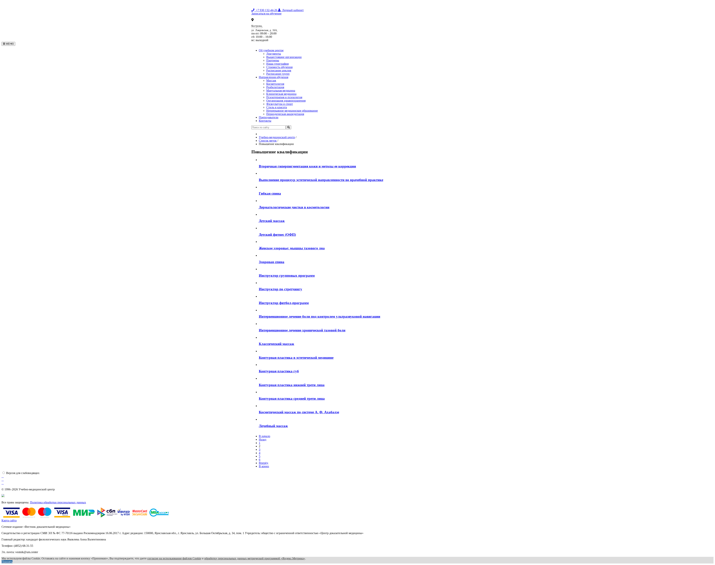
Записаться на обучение (266, 13)
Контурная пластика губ (279, 371)
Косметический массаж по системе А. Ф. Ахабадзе (299, 412)
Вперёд (263, 463)
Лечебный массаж (273, 426)
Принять (6, 561)
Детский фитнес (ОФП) (277, 235)
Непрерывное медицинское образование (292, 110)
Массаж (271, 80)
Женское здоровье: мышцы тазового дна (292, 248)
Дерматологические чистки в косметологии (294, 207)
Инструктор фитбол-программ (284, 303)
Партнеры (272, 60)
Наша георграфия (277, 63)
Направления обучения (273, 77)
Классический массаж (276, 344)
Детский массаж (272, 221)
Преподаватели (268, 117)
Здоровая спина (271, 262)
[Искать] (288, 127)
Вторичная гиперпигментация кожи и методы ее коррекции (307, 166)
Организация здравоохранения (286, 100)
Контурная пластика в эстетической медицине (296, 358)
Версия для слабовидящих (22, 473)
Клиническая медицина (281, 93)
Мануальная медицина (280, 90)
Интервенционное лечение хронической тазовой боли (302, 330)
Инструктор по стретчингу (280, 289)
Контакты (265, 120)
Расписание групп (278, 73)
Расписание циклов (278, 70)
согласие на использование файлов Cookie (174, 558)
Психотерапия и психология (284, 97)
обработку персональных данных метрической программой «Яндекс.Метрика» (254, 558)
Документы (273, 53)
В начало (264, 436)
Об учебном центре (271, 50)
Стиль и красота (276, 107)
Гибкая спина (270, 193)
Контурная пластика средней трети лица (292, 398)
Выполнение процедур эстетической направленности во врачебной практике (321, 180)
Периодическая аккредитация (285, 114)
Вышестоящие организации (284, 57)
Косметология (275, 83)
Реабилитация (275, 87)
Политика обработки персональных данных (58, 502)
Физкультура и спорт (279, 104)
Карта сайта (9, 520)
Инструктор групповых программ (287, 275)
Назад (262, 439)
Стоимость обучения (279, 67)
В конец (264, 466)
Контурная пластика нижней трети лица (292, 385)
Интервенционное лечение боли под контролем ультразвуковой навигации (319, 316)
